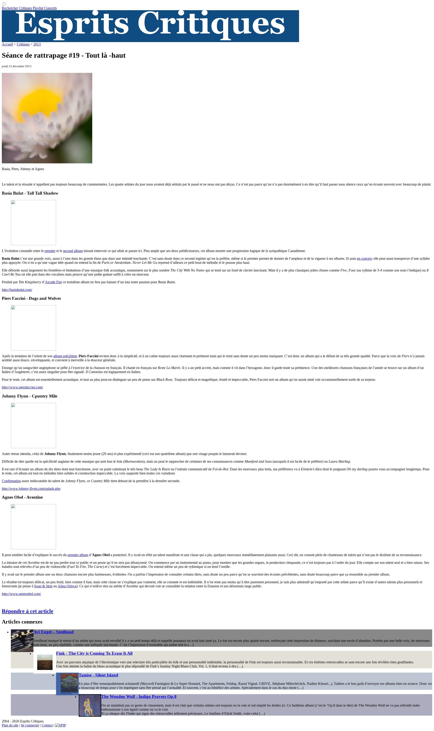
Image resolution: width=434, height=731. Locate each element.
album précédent (65, 356)
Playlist (38, 8)
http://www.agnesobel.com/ (21, 594)
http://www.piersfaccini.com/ (22, 387)
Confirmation (11, 481)
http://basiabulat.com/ (17, 290)
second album (73, 251)
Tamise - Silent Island (98, 675)
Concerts (50, 8)
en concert (364, 258)
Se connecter (30, 725)
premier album (78, 555)
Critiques (25, 8)
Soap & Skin (43, 586)
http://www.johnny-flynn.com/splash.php (31, 489)
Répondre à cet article (27, 611)
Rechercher (10, 8)
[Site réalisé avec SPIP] (60, 725)
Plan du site (10, 725)
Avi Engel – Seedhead (53, 631)
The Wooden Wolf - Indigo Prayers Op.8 (139, 696)
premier (50, 251)
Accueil (7, 44)
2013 (37, 44)
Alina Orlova (67, 586)
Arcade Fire (53, 282)
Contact (47, 725)
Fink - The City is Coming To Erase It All (94, 653)
